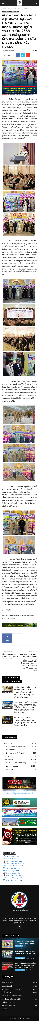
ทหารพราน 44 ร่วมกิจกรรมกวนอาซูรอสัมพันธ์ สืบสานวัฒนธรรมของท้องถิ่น (25, 953)
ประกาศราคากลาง (12, 750)
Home (4, 8)
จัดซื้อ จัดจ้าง (7, 743)
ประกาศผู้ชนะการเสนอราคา (15, 746)
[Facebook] (19, 926)
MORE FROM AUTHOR (12, 681)
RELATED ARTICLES (10, 678)
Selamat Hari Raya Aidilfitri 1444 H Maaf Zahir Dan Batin (25, 942)
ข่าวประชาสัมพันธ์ (23, 8)
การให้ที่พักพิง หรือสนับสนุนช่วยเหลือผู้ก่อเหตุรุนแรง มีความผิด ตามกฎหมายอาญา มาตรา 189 (25, 965)
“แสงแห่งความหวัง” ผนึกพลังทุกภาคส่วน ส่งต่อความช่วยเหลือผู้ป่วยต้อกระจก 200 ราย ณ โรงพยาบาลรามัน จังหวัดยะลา (25, 707)
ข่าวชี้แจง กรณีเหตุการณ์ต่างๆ (16, 763)
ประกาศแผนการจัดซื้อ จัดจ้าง (15, 753)
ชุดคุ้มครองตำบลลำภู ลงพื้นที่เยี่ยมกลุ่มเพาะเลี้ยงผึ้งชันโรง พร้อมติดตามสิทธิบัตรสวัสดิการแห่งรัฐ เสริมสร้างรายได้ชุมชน (25, 692)
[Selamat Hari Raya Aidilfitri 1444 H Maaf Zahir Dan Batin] (7, 944)
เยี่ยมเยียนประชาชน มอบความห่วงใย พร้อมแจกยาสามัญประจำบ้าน (10, 656)
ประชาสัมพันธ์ (12, 8)
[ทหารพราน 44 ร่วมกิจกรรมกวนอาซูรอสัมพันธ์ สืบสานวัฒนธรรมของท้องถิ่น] (7, 954)
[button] (36, 3)
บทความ (6, 756)
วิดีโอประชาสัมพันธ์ (12, 769)
